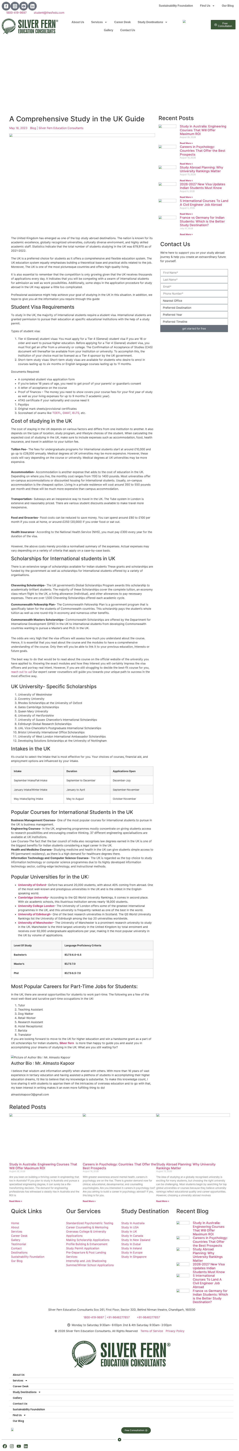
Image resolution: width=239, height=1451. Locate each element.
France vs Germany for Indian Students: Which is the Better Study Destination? (202, 221)
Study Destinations (150, 22)
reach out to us (21, 671)
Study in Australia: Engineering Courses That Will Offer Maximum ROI (203, 130)
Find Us (205, 5)
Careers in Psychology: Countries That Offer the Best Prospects (202, 150)
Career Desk (122, 22)
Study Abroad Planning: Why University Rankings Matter (201, 169)
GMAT (67, 413)
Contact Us (127, 30)
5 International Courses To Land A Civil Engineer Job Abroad (204, 202)
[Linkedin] (26, 1446)
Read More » (186, 143)
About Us (78, 22)
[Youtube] (19, 1446)
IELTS (75, 413)
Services (97, 22)
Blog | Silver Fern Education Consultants (56, 128)
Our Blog (228, 5)
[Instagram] (12, 1446)
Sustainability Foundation (176, 5)
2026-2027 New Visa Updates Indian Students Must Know (202, 186)
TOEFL (56, 413)
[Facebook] (5, 1446)
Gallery (108, 30)
